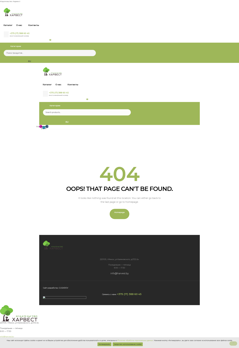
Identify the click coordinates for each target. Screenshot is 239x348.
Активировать (104, 344)
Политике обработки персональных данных (135, 340)
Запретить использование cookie (128, 344)
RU (67, 122)
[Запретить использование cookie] (233, 343)
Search (92, 53)
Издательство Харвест (10, 1)
